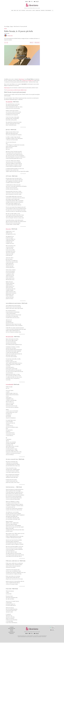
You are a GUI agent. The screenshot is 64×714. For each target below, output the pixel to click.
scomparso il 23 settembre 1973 (28, 80)
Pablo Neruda (21, 79)
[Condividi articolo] (5, 42)
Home (8, 26)
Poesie (11, 26)
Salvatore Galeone (10, 35)
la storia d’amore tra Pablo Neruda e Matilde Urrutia (16, 89)
